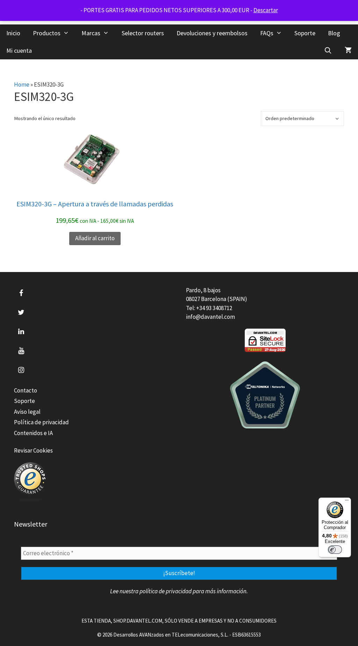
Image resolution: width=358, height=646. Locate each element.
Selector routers (143, 33)
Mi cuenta (19, 50)
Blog (334, 33)
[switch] (335, 549)
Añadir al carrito (95, 238)
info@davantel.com (210, 317)
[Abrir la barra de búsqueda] (328, 50)
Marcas (90, 33)
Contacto (25, 390)
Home (21, 84)
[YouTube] (21, 351)
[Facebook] (21, 293)
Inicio (13, 33)
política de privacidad (165, 591)
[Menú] (347, 502)
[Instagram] (21, 370)
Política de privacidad (41, 422)
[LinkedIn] (21, 331)
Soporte (304, 33)
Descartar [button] (265, 10)
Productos (46, 33)
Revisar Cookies (33, 450)
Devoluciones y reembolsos (212, 33)
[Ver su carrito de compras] (348, 50)
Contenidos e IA (33, 433)
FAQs (266, 33)
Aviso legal (27, 412)
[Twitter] (21, 312)
